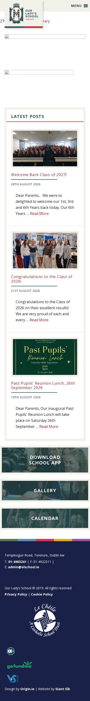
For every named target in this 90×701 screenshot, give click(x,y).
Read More (39, 213)
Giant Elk (62, 689)
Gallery (45, 490)
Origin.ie (27, 689)
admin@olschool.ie (23, 567)
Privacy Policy (16, 594)
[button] (76, 6)
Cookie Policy (42, 594)
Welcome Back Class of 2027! (39, 174)
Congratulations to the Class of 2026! (41, 279)
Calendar (45, 518)
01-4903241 (17, 561)
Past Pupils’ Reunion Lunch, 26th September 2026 (43, 385)
